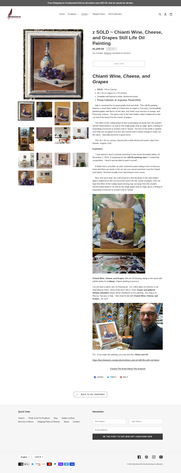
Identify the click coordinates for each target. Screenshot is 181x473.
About (66, 422)
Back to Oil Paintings (92, 394)
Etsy (56, 418)
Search (21, 418)
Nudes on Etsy (68, 418)
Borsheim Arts (138, 464)
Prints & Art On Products (39, 418)
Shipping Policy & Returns (48, 422)
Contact (76, 422)
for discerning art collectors (153, 464)
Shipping (107, 53)
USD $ (38, 457)
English (24, 457)
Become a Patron (25, 422)
